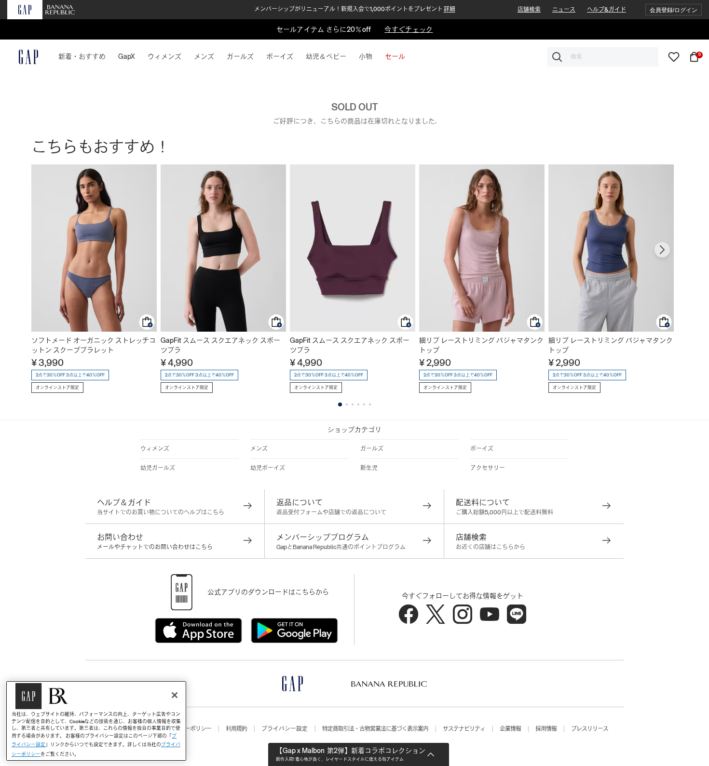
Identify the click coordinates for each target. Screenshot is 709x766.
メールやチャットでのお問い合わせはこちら (155, 547)
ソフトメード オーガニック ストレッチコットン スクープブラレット (93, 345)
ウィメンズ (154, 448)
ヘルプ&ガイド (606, 9)
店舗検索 (529, 9)
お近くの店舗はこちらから (490, 547)
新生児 (369, 468)
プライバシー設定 (284, 729)
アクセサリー (487, 468)
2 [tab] (347, 404)
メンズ (259, 448)
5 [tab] (364, 404)
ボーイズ (481, 448)
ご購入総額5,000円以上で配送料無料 (504, 512)
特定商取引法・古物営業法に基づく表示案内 (375, 729)
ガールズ (371, 448)
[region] (96, 721)
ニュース (563, 9)
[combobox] (602, 57)
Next (662, 249)
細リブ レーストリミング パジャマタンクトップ (481, 345)
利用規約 (236, 729)
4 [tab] (358, 404)
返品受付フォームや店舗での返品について (331, 512)
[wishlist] (674, 56)
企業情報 (510, 729)
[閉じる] (174, 695)
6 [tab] (370, 404)
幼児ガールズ (157, 468)
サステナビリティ (464, 729)
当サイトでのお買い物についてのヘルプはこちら (160, 512)
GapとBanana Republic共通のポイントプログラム (341, 547)
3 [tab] (353, 404)
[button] (673, 9)
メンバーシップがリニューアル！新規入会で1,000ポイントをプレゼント (354, 9)
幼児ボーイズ (267, 468)
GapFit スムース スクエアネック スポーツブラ (220, 345)
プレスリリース (589, 729)
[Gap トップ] (22, 57)
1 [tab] (340, 404)
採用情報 (546, 729)
